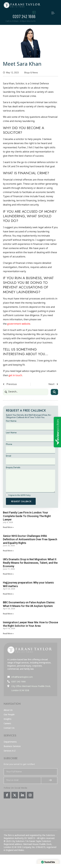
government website (18, 323)
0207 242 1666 (24, 16)
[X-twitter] (14, 795)
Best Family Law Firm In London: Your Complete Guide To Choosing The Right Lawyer (27, 516)
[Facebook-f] (7, 795)
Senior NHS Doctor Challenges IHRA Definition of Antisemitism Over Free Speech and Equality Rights (30, 539)
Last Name (11, 433)
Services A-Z (10, 750)
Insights (7, 718)
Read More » (8, 527)
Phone (9, 444)
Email (8, 456)
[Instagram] (30, 795)
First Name (11, 421)
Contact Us (9, 727)
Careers (7, 723)
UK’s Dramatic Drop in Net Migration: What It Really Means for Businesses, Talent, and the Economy (30, 563)
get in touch (15, 375)
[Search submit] (54, 392)
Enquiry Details (13, 468)
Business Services (12, 746)
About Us (8, 710)
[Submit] (49, 780)
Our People (9, 714)
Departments (10, 741)
